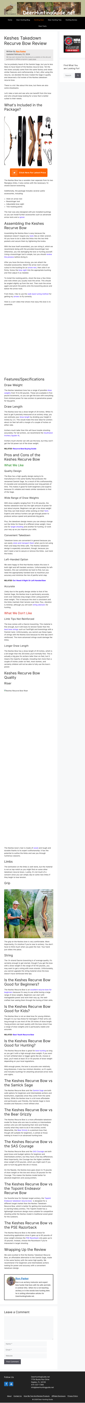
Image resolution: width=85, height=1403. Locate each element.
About (9, 1396)
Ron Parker (21, 51)
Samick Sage (38, 1090)
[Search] (78, 75)
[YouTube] (11, 1384)
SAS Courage (38, 1151)
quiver (21, 217)
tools (32, 236)
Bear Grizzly (22, 1130)
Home (10, 20)
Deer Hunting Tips (54, 20)
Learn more (32, 59)
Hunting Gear (39, 20)
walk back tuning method (38, 294)
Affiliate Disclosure (59, 1396)
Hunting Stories (71, 20)
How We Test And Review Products (37, 1396)
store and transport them (23, 543)
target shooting (17, 527)
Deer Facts (43, 26)
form (46, 511)
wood (35, 848)
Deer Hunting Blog (23, 20)
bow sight (23, 270)
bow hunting (40, 1051)
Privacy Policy (73, 1396)
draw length (25, 417)
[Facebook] (6, 1384)
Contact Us (18, 1396)
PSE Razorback (32, 1238)
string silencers (39, 605)
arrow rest (32, 268)
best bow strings (11, 629)
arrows (16, 296)
